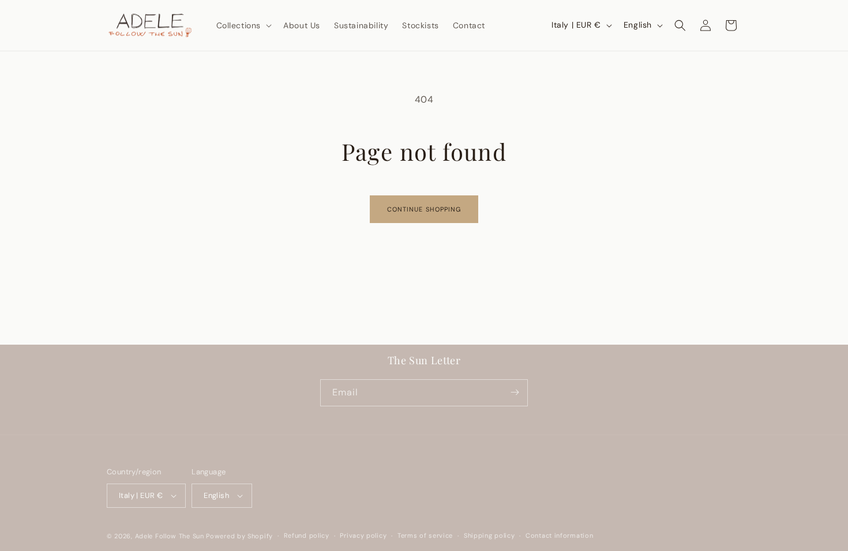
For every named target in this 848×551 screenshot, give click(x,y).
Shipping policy (489, 535)
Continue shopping (424, 209)
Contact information (559, 535)
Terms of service (425, 535)
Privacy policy (363, 535)
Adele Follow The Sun (169, 536)
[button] (243, 25)
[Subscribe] (514, 392)
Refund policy (306, 535)
